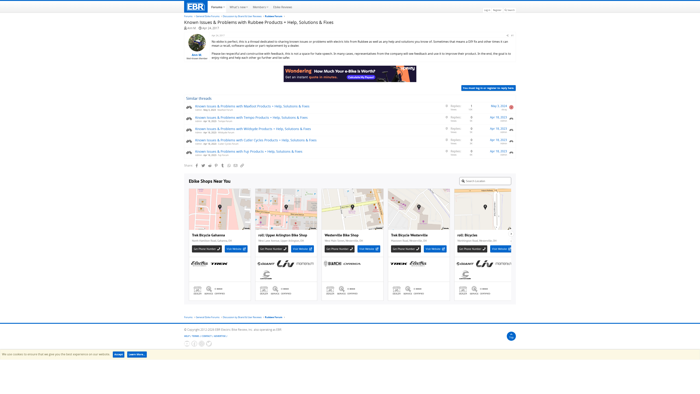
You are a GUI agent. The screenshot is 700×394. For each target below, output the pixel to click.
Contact (207, 336)
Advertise (220, 336)
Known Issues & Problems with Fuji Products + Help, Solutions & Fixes (248, 151)
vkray (504, 109)
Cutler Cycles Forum (228, 143)
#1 (512, 35)
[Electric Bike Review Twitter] (209, 344)
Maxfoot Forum (225, 109)
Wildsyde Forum (226, 132)
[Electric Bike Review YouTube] (187, 344)
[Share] (507, 35)
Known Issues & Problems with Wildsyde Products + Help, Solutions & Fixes (253, 129)
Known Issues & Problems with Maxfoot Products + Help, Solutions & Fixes (252, 106)
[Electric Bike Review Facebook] (194, 344)
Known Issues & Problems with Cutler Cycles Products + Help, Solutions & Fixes (256, 140)
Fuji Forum (223, 155)
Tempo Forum (225, 121)
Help (187, 336)
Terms (195, 336)
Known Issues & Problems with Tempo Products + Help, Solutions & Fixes (251, 117)
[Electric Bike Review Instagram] (202, 344)
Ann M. (192, 28)
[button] (224, 6)
